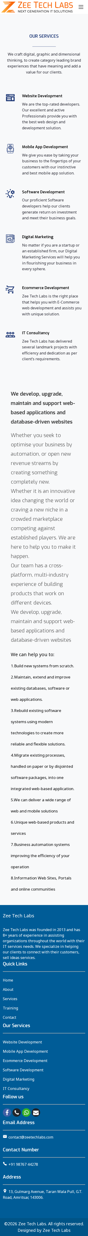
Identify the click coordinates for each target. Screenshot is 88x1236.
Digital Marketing (18, 1079)
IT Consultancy (16, 1088)
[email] (36, 1112)
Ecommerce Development (25, 1060)
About (8, 989)
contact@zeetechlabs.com (30, 1137)
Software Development (23, 1069)
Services (10, 998)
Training (10, 1008)
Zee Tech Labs (32, 1223)
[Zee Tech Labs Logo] (37, 7)
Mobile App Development (25, 1051)
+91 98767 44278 (23, 1164)
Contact (9, 1017)
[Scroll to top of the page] (81, 1232)
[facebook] (7, 1112)
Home (8, 980)
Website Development (22, 1042)
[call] (16, 1112)
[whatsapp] (26, 1112)
